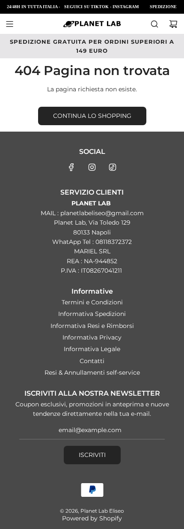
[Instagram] (92, 167)
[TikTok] (112, 167)
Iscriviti (92, 455)
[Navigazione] (9, 24)
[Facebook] (71, 167)
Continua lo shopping (92, 116)
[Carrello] (173, 24)
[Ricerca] (154, 24)
